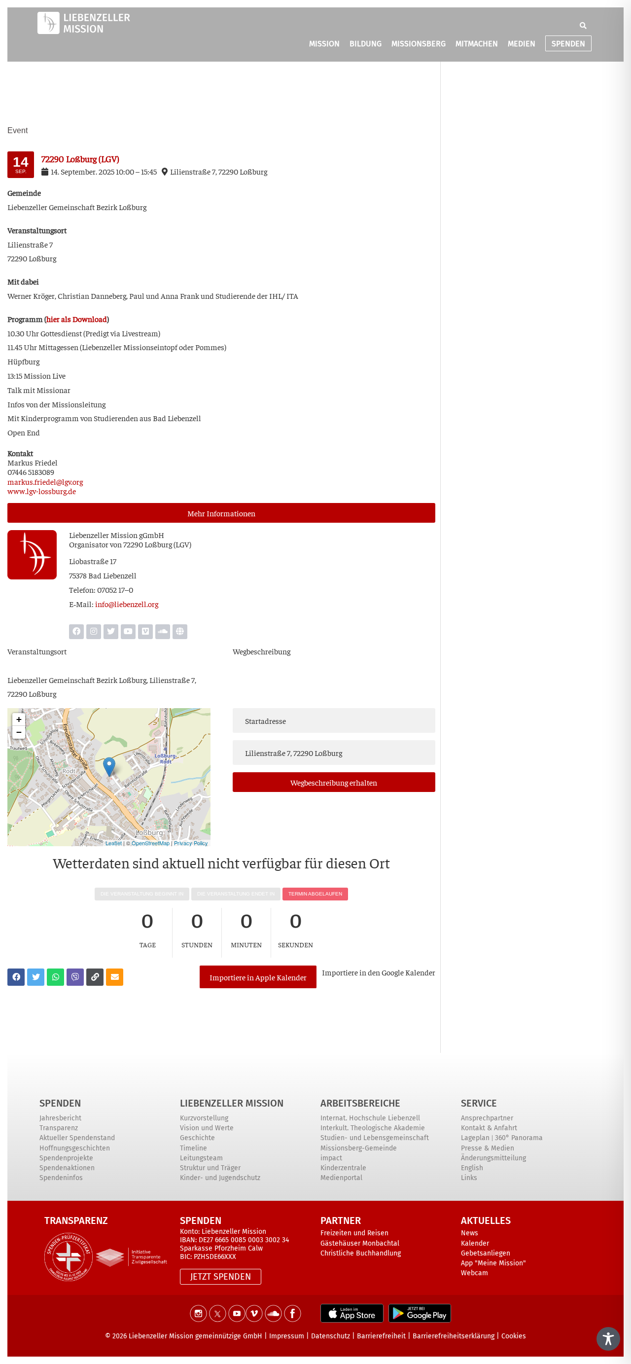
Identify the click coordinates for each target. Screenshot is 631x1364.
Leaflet (113, 843)
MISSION (324, 43)
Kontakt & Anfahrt (489, 1128)
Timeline (193, 1148)
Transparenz (58, 1128)
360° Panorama (519, 1138)
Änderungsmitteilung (493, 1158)
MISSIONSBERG (418, 43)
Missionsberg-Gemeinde (358, 1148)
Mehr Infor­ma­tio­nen (221, 513)
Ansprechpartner (487, 1118)
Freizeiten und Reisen (354, 1233)
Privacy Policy (191, 843)
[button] (583, 25)
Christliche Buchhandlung (360, 1253)
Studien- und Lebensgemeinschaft (374, 1138)
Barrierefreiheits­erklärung (453, 1336)
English (472, 1168)
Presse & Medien (487, 1148)
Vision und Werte (207, 1128)
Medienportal (341, 1178)
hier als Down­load (76, 318)
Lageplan (475, 1138)
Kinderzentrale (343, 1168)
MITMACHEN (477, 43)
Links (469, 1178)
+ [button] (19, 719)
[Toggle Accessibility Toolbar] (608, 1339)
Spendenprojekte (66, 1158)
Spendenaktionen (67, 1168)
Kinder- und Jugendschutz (220, 1178)
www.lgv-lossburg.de (41, 491)
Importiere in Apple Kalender (258, 977)
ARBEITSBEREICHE (360, 1103)
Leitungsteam (201, 1158)
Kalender (475, 1243)
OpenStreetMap (151, 843)
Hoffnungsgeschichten (74, 1148)
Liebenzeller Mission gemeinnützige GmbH (195, 1336)
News (469, 1233)
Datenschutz (330, 1336)
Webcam (474, 1273)
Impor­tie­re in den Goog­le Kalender (378, 972)
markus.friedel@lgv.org (45, 481)
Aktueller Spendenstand (77, 1138)
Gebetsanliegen (485, 1253)
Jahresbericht (60, 1118)
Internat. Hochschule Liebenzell (370, 1118)
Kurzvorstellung (204, 1118)
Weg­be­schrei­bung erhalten (333, 782)
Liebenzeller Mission (231, 1103)
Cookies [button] (513, 1336)
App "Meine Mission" (493, 1263)
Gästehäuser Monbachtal (359, 1243)
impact (331, 1158)
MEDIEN (521, 43)
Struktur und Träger (210, 1168)
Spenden (60, 1103)
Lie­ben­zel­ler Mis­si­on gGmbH (116, 534)
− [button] (19, 732)
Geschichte (197, 1138)
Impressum (286, 1336)
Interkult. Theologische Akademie (372, 1128)
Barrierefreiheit (381, 1336)
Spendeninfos (61, 1178)
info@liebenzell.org (126, 604)
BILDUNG (366, 43)
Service (479, 1103)
